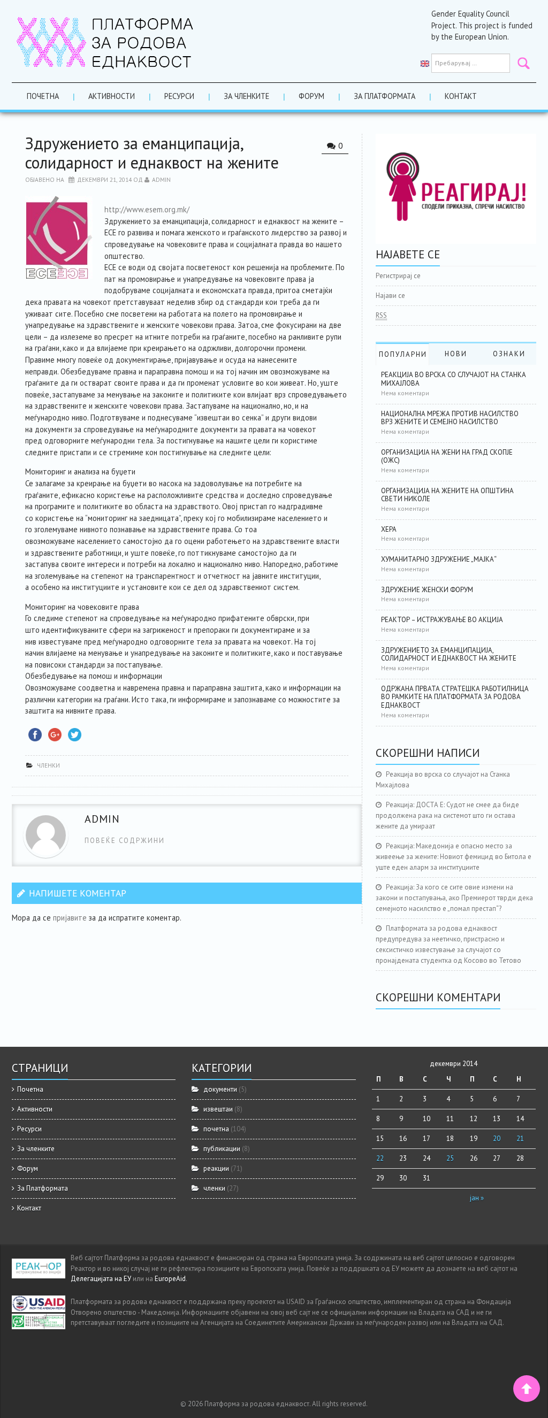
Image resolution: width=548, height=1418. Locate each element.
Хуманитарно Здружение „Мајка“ (439, 559)
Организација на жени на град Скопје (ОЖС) (447, 456)
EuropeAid (170, 1278)
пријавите (70, 918)
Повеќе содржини (125, 840)
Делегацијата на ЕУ (101, 1278)
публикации (221, 1148)
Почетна (43, 96)
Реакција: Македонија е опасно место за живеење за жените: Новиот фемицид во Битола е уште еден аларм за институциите (453, 856)
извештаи (218, 1109)
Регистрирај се (398, 275)
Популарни (403, 354)
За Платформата (384, 96)
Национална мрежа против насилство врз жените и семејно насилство (450, 418)
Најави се (390, 295)
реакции (216, 1168)
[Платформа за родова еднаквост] (105, 40)
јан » (477, 1197)
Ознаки (509, 353)
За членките (246, 96)
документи (220, 1089)
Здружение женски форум (427, 589)
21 (520, 1138)
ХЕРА (389, 529)
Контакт (461, 96)
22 (380, 1158)
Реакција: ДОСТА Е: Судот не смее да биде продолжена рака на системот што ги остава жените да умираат (447, 815)
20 (496, 1138)
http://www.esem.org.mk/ (146, 209)
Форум (311, 96)
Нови (456, 353)
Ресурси (179, 96)
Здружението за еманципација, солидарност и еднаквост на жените (448, 654)
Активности (111, 96)
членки (48, 765)
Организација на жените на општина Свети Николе (447, 495)
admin (161, 179)
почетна (216, 1128)
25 (450, 1158)
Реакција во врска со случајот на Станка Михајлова (453, 379)
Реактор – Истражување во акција (442, 619)
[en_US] (425, 63)
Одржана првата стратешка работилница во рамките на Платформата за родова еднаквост (455, 697)
